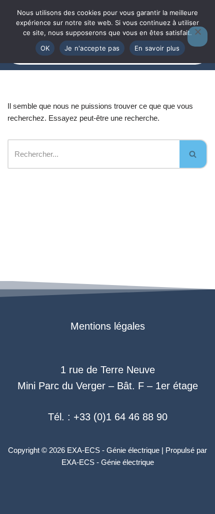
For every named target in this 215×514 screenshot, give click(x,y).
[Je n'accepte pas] (198, 37)
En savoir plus (157, 48)
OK (45, 48)
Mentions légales (107, 326)
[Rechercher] (194, 154)
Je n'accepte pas (92, 48)
